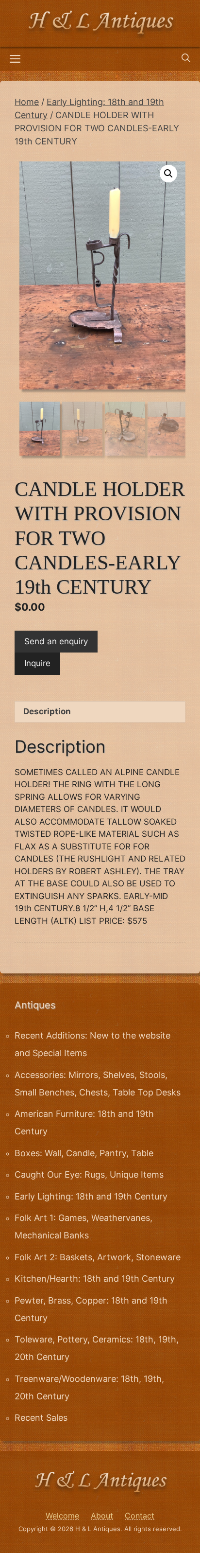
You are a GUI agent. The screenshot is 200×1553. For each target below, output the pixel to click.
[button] (168, 173)
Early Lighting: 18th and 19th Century (91, 1196)
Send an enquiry (56, 641)
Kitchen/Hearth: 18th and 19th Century (95, 1278)
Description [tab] (47, 711)
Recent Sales (41, 1417)
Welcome (62, 1515)
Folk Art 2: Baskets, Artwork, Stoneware (98, 1257)
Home (27, 102)
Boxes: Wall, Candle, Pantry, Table (84, 1153)
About (102, 1515)
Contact (139, 1515)
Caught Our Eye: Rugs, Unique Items (89, 1174)
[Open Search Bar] (186, 59)
